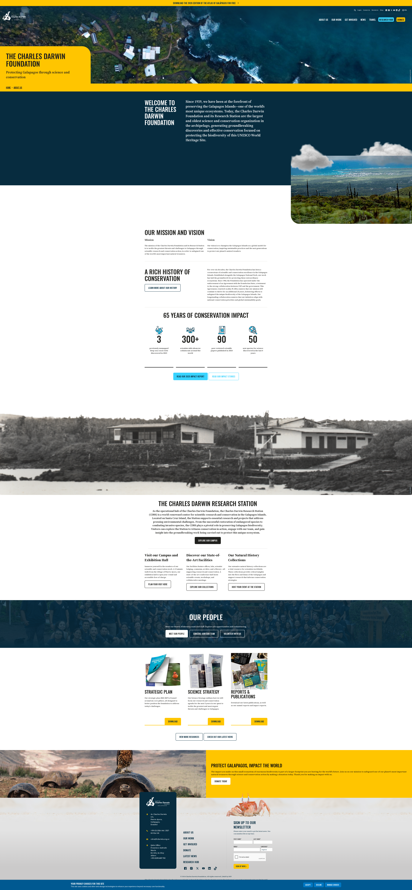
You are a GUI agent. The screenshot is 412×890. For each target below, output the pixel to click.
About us (18, 87)
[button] (386, 10)
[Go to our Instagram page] (190, 867)
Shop (381, 10)
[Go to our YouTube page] (202, 867)
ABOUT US (323, 19)
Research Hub (386, 19)
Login (359, 10)
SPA (405, 10)
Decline (319, 885)
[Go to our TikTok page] (214, 867)
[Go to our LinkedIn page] (208, 867)
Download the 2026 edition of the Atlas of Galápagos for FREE (204, 3)
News (363, 19)
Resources (375, 10)
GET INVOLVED (351, 19)
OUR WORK (336, 19)
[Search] (355, 10)
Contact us (366, 10)
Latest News (190, 856)
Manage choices (333, 885)
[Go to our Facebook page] (184, 867)
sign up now (240, 866)
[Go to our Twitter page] (196, 867)
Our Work (188, 838)
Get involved (190, 844)
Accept (308, 885)
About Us (188, 832)
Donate (400, 19)
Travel (372, 19)
